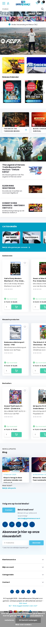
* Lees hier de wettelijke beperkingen (15, 548)
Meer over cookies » (23, 625)
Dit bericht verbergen (28, 620)
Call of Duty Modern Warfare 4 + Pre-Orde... (14, 279)
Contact (8, 510)
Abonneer (36, 543)
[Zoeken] (42, 9)
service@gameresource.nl (23, 518)
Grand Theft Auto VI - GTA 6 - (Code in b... (13, 407)
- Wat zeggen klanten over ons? (23, 606)
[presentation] (2, 92)
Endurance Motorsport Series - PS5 (14, 343)
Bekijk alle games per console (15, 247)
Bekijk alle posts (9, 488)
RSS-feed (23, 603)
